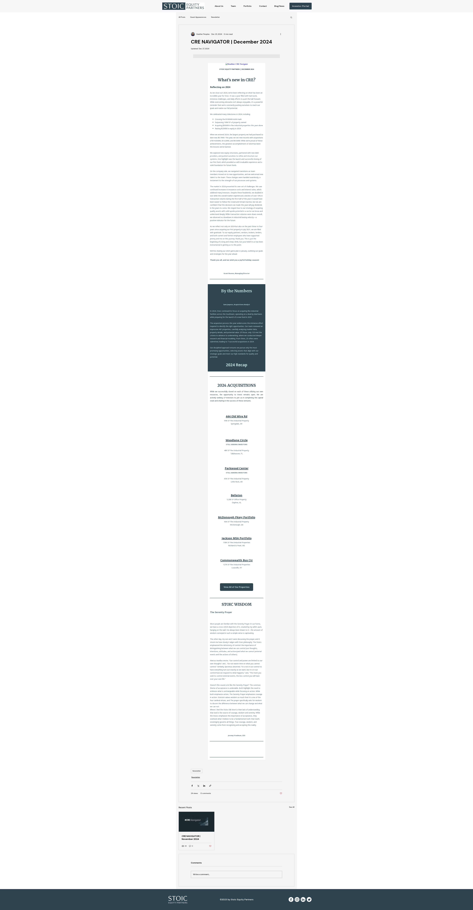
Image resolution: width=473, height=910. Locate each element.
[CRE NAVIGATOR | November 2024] (196, 822)
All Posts (182, 17)
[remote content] (236, 411)
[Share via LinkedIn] (204, 786)
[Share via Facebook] (192, 786)
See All (291, 807)
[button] (291, 17)
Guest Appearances (198, 17)
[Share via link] (210, 786)
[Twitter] (309, 899)
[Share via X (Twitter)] (198, 786)
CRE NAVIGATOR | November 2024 (191, 838)
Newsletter (215, 17)
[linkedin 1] (303, 899)
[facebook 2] (291, 899)
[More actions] (280, 34)
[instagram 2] (297, 899)
